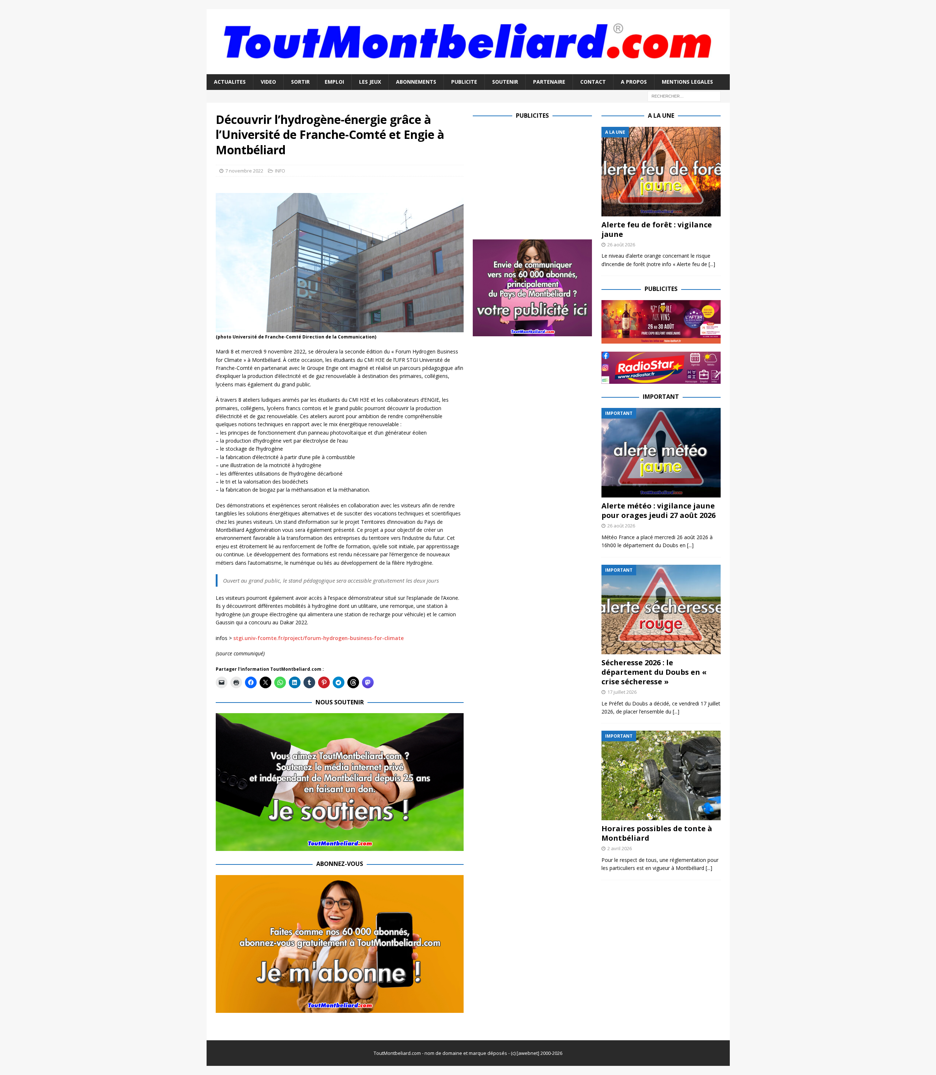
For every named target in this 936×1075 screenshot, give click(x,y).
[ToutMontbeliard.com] (468, 70)
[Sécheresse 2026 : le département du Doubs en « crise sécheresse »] (661, 609)
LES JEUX (370, 81)
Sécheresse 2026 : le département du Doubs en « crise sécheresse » (654, 672)
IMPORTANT (661, 397)
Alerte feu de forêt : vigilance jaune (656, 229)
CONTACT (593, 81)
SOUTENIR (505, 81)
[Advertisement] (534, 178)
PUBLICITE (464, 81)
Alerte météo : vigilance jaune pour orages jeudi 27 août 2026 (658, 510)
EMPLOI (334, 81)
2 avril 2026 (619, 848)
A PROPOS (634, 81)
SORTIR (300, 81)
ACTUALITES (230, 81)
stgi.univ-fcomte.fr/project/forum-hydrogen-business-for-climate (318, 638)
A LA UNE (661, 115)
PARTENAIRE (549, 81)
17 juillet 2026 (622, 692)
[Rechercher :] (684, 95)
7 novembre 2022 (244, 170)
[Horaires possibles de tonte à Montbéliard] (661, 775)
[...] (712, 264)
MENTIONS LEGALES (687, 81)
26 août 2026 (621, 244)
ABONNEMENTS (416, 81)
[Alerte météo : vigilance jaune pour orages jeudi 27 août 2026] (661, 452)
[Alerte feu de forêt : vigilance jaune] (661, 171)
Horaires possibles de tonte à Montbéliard (656, 833)
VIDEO (268, 81)
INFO (280, 170)
